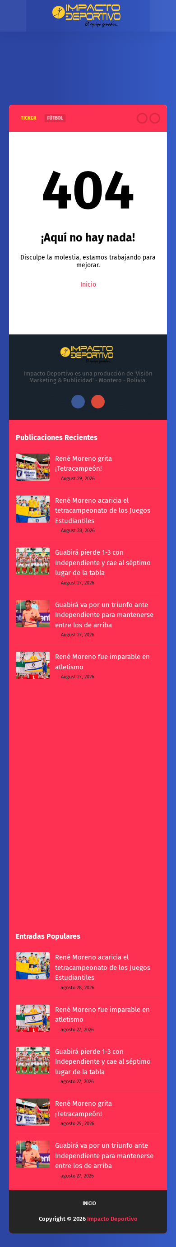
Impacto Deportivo (112, 1218)
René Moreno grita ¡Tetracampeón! (83, 463)
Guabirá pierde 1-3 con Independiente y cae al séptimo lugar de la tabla (103, 562)
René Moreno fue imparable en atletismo (102, 662)
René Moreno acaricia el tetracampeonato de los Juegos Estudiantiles (102, 510)
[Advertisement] (88, 75)
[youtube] (98, 401)
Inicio (88, 284)
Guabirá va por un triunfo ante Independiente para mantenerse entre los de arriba (104, 615)
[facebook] (78, 401)
